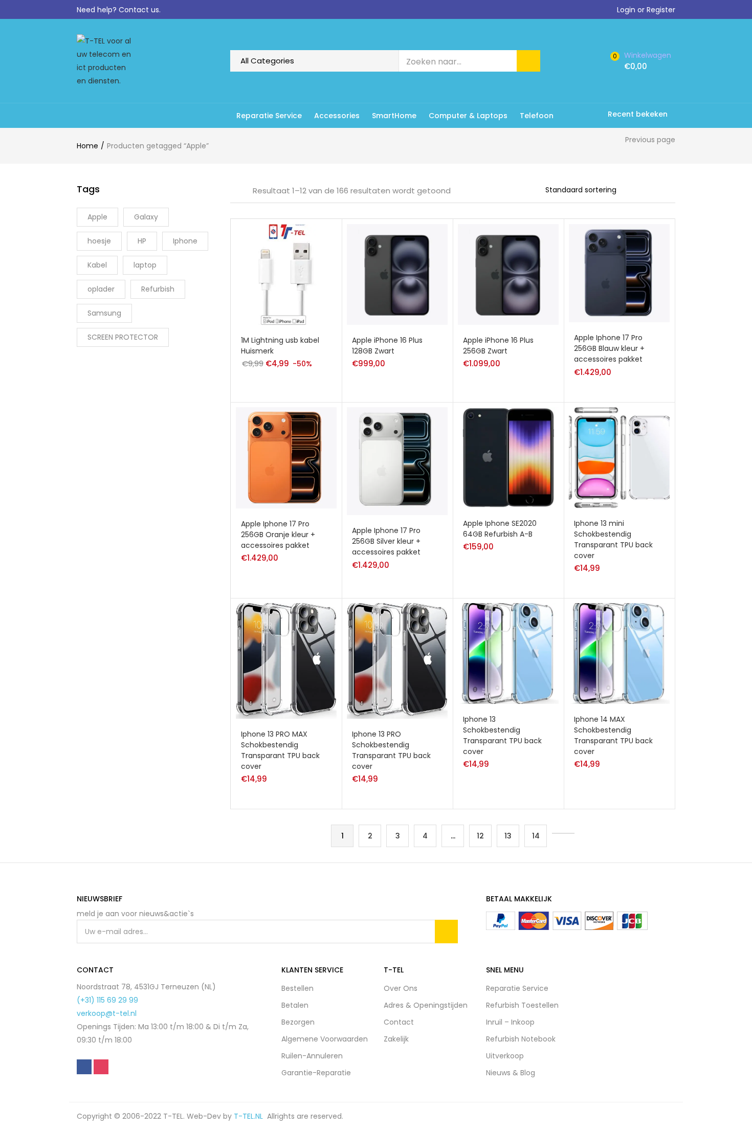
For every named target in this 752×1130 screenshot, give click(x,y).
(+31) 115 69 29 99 (107, 1000)
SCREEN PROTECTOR (122, 337)
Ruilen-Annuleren (312, 1056)
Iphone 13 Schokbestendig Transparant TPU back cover (502, 735)
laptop (145, 265)
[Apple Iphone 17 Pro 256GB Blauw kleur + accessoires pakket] (619, 273)
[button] (643, 61)
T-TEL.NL (250, 1116)
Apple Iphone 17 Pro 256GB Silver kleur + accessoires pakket (386, 541)
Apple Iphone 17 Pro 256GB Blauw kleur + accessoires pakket (609, 348)
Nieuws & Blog (510, 1073)
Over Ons (400, 988)
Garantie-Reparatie (316, 1073)
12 (480, 836)
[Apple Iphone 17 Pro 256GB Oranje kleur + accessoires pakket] (286, 457)
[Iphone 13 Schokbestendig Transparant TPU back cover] (508, 653)
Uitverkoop (505, 1056)
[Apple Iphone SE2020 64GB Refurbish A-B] (508, 457)
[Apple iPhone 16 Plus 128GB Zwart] (397, 274)
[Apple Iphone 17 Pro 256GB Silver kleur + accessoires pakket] (397, 460)
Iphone (185, 241)
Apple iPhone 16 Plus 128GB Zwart (387, 345)
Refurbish (157, 289)
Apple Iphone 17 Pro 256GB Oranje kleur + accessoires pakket (278, 534)
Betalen (294, 1005)
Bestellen (297, 988)
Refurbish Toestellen (522, 1005)
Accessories (337, 115)
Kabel (97, 265)
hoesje (99, 241)
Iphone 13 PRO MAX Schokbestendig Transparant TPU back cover (280, 750)
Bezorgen (298, 1022)
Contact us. (140, 10)
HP (142, 241)
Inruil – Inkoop (510, 1022)
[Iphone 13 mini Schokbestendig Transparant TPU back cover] (619, 457)
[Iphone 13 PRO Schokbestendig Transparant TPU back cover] (397, 660)
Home (87, 146)
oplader (101, 289)
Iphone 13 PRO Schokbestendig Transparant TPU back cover (391, 750)
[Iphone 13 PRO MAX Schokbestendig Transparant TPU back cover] (286, 660)
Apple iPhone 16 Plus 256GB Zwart (498, 345)
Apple (97, 217)
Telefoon (537, 115)
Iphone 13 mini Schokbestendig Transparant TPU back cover (613, 539)
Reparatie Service (269, 115)
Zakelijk (396, 1039)
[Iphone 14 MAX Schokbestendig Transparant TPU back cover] (619, 653)
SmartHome (394, 115)
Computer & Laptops (468, 115)
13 (508, 836)
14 (536, 836)
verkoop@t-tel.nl (107, 1013)
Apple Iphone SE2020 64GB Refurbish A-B (500, 528)
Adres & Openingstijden (426, 1005)
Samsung (104, 313)
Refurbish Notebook (521, 1039)
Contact (399, 1022)
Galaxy (146, 217)
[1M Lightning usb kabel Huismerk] (286, 274)
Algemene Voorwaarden (324, 1039)
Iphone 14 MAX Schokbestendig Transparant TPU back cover (613, 735)
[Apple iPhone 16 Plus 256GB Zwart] (508, 274)
